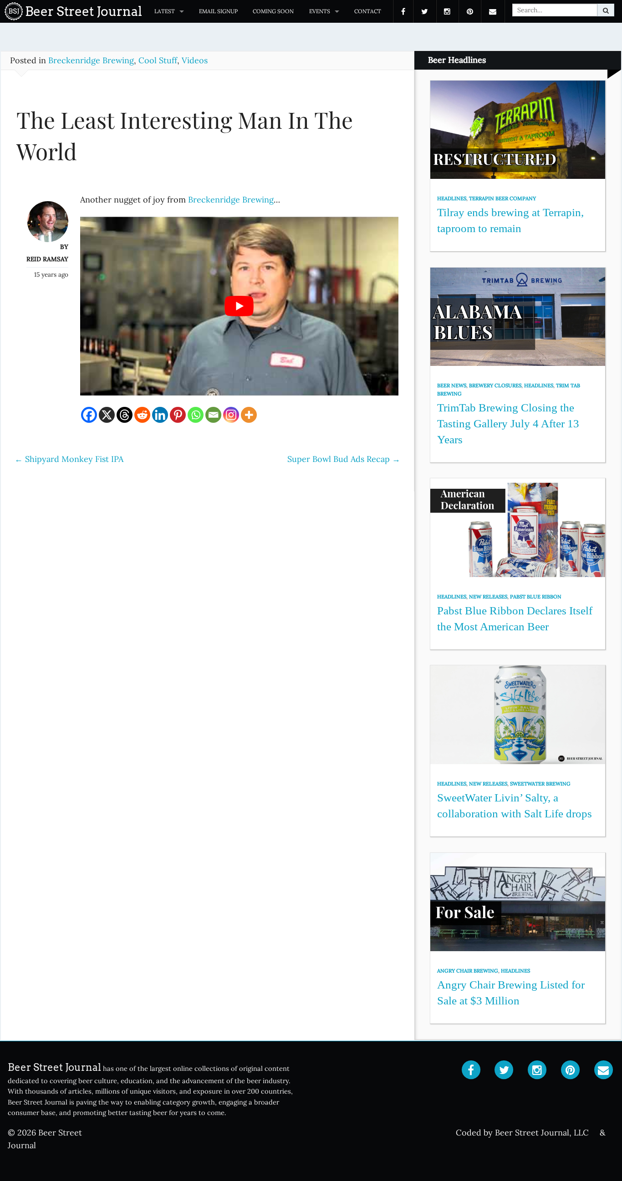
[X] (107, 415)
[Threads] (125, 415)
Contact (367, 11)
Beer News (451, 385)
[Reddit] (142, 415)
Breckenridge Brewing (91, 60)
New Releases (488, 596)
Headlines (451, 198)
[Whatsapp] (196, 415)
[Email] (213, 415)
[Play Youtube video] (239, 306)
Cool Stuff (157, 60)
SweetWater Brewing (540, 784)
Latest (164, 11)
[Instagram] (231, 415)
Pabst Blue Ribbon (535, 596)
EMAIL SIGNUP (218, 11)
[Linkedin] (160, 415)
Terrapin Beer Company (502, 198)
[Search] (605, 10)
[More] (249, 415)
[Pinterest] (178, 415)
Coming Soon (273, 11)
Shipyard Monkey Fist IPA (69, 459)
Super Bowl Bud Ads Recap (343, 459)
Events (319, 11)
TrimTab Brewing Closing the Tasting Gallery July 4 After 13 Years (508, 423)
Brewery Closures (495, 385)
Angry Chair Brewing (467, 971)
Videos (195, 60)
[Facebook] (89, 415)
